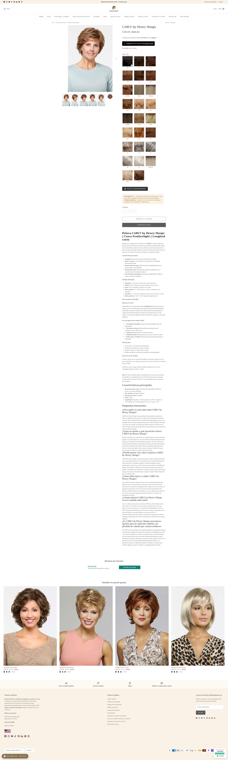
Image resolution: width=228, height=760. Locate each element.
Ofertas (41, 16)
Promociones (111, 713)
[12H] (127, 104)
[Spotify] (19, 1)
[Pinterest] (14, 1)
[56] (127, 161)
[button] (132, 65)
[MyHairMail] (114, 9)
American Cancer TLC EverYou (116, 721)
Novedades (97, 16)
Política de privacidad (113, 702)
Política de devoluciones (114, 704)
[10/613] (139, 89)
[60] (139, 161)
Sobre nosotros (111, 699)
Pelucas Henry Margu (61, 22)
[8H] (139, 75)
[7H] (127, 75)
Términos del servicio (113, 710)
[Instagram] (6, 1)
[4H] (139, 61)
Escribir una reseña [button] (129, 567)
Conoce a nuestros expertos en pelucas (118, 718)
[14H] (139, 104)
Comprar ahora (144, 225)
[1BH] (127, 61)
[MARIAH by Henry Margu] (198, 626)
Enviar (200, 712)
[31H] (150, 132)
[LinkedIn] (16, 1)
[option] (90, 58)
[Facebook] (4, 1)
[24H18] (139, 118)
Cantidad (125, 207)
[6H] (150, 61)
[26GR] (150, 118)
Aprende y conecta (143, 16)
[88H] (127, 175)
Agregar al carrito (144, 219)
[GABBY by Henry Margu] (142, 626)
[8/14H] (150, 75)
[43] (139, 146)
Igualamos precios (115, 16)
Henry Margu (133, 48)
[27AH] (139, 132)
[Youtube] (9, 1)
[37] (127, 146)
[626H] (139, 175)
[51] (150, 146)
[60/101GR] (150, 161)
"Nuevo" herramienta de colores (81, 16)
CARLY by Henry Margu (73, 22)
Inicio (53, 22)
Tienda (105, 16)
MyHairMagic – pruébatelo (61, 16)
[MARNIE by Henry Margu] (86, 626)
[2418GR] (127, 118)
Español (221, 2)
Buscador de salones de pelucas (116, 716)
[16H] (150, 104)
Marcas (49, 16)
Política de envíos (112, 707)
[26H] (127, 132)
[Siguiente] (116, 58)
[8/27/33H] (127, 89)
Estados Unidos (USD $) (210, 2)
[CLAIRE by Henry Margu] (30, 626)
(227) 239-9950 (184, 16)
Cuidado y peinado (129, 16)
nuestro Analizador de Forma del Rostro (143, 427)
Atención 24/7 (173, 16)
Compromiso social (112, 724)
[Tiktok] (11, 1)
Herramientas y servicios (158, 16)
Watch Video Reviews (136, 189)
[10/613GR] (150, 89)
